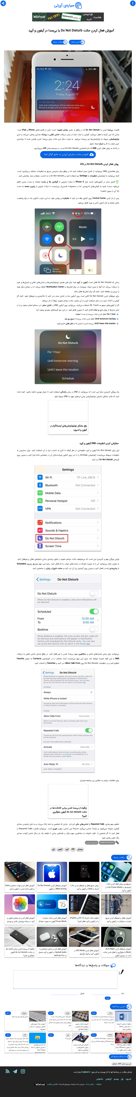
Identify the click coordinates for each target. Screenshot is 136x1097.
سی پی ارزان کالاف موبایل (121, 1063)
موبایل (80, 849)
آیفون (60, 849)
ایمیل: (82, 993)
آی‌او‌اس (108, 1079)
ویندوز (116, 1079)
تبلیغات (98, 1084)
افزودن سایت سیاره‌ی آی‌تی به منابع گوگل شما (66, 154)
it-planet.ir (85, 1072)
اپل (53, 849)
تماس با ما (90, 1084)
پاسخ (93, 1013)
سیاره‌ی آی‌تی (64, 5)
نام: (122, 993)
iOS (73, 849)
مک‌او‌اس (99, 1079)
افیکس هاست (52, 1084)
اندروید (128, 1079)
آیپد (67, 849)
